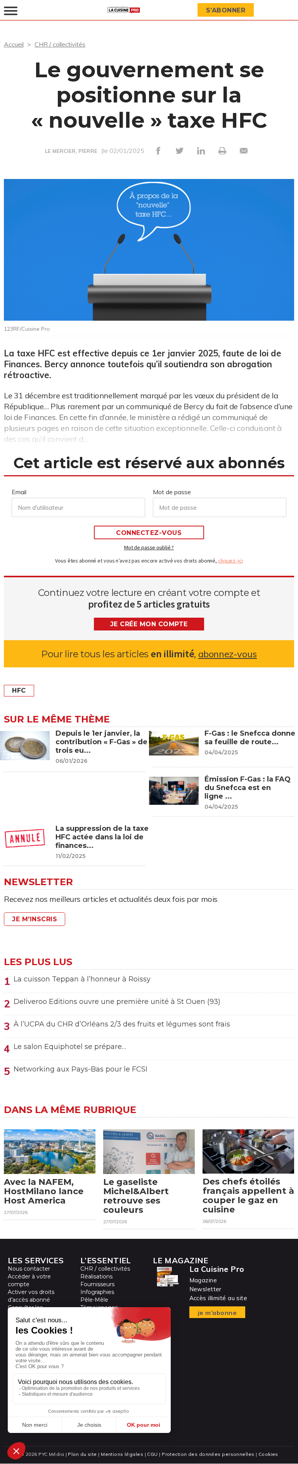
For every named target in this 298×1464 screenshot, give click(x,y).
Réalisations (96, 1276)
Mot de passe (172, 492)
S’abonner (226, 10)
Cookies (268, 1454)
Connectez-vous (149, 533)
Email (19, 492)
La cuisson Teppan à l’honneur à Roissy (82, 979)
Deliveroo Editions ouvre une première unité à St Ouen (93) (117, 1001)
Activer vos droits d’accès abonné (31, 1296)
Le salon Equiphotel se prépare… (70, 1046)
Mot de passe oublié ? (149, 547)
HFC (19, 690)
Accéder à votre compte (29, 1280)
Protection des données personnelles (208, 1454)
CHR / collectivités (60, 44)
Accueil (14, 44)
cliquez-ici (230, 560)
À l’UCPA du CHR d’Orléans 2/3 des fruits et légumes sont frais (122, 1024)
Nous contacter (29, 1268)
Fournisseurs (97, 1284)
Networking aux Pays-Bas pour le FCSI (80, 1069)
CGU (152, 1454)
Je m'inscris (34, 919)
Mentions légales (122, 1454)
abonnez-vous (227, 654)
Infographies (97, 1292)
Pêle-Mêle (94, 1299)
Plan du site (82, 1454)
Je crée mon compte (149, 624)
